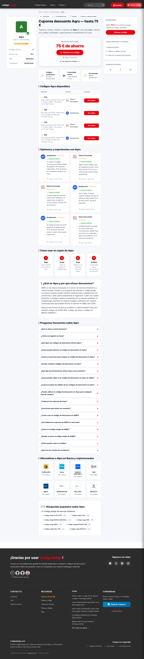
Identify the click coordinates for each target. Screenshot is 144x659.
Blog (42, 612)
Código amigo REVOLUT (80, 529)
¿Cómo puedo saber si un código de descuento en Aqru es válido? (67, 378)
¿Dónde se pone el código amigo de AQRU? (58, 436)
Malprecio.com (32, 653)
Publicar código (46, 600)
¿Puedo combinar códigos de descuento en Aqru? (61, 364)
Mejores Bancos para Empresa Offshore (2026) (83, 623)
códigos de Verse (75, 310)
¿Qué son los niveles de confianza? (55, 450)
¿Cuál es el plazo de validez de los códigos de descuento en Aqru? (68, 385)
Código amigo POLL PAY (54, 529)
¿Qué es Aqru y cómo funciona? (54, 329)
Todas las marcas (47, 604)
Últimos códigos (47, 608)
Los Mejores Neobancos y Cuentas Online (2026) (84, 616)
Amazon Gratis (47, 597)
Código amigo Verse (80, 515)
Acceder (118, 5)
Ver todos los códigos (69, 61)
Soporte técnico (16, 604)
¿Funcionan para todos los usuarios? (56, 408)
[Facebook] (122, 563)
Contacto (13, 597)
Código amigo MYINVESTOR (79, 524)
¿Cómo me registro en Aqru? (52, 336)
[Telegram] (110, 563)
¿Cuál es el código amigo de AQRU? (55, 429)
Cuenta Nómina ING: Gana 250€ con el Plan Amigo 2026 (85, 603)
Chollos (62, 5)
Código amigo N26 (85, 520)
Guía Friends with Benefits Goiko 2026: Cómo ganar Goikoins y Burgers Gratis (85, 610)
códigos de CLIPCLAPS (57, 310)
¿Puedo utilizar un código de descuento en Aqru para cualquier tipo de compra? (66, 393)
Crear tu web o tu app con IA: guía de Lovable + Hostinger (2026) (85, 597)
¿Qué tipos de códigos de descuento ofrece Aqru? (61, 343)
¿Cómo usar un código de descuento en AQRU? (60, 415)
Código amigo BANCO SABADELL (57, 520)
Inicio (40, 12)
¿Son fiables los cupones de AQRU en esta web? (60, 422)
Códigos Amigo (40, 5)
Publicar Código (135, 5)
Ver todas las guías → (80, 628)
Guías (52, 5)
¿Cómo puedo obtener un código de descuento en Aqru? (64, 350)
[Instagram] (128, 563)
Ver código (91, 100)
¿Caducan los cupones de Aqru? (54, 401)
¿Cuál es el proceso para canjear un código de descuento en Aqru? (68, 357)
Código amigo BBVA (53, 524)
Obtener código (120, 32)
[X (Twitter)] (116, 563)
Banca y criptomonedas (52, 12)
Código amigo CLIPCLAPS (55, 515)
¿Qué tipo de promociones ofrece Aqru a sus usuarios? (63, 371)
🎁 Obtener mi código (70, 52)
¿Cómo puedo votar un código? (53, 443)
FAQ (11, 600)
